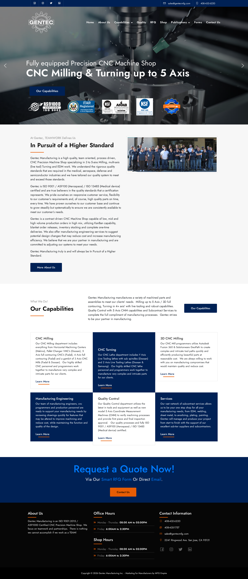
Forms (198, 22)
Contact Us (213, 22)
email (156, 479)
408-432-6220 (208, 3)
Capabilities (122, 22)
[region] (124, 65)
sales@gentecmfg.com (179, 3)
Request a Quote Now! (124, 469)
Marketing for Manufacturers (138, 573)
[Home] (41, 22)
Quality (141, 22)
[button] (5, 65)
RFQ (153, 22)
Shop (163, 22)
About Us (104, 22)
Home (90, 22)
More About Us (46, 267)
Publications (179, 22)
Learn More (42, 381)
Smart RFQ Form (116, 479)
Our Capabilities (200, 308)
